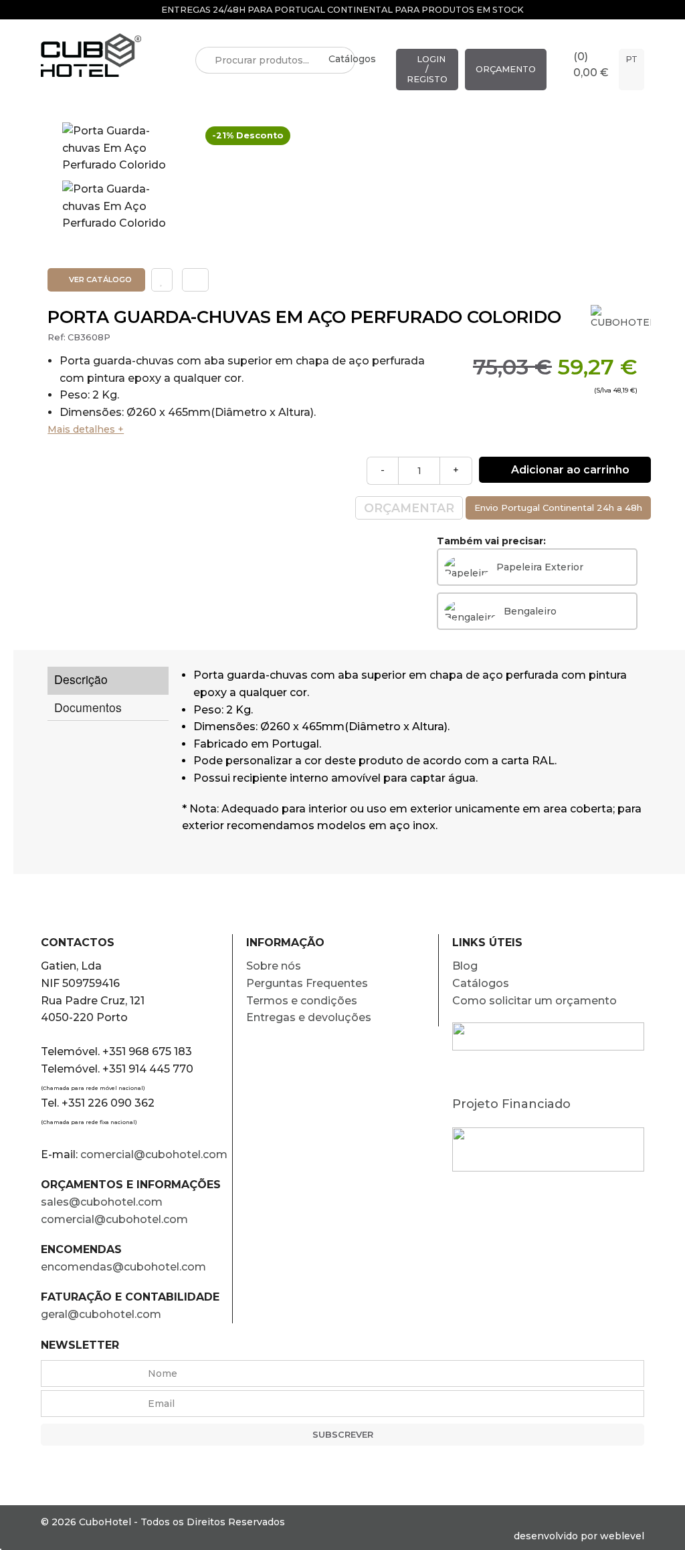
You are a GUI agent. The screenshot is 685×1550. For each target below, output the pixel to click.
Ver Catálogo (99, 279)
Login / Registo (427, 69)
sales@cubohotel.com (102, 1202)
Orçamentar (409, 508)
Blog (465, 966)
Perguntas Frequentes (307, 983)
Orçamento (506, 69)
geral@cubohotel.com (101, 1314)
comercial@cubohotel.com (153, 1154)
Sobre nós (273, 966)
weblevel (622, 1536)
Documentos (88, 707)
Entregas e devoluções (308, 1017)
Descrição (81, 679)
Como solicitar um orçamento (534, 1000)
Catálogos (352, 59)
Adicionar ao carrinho (568, 469)
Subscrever (342, 1435)
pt (631, 59)
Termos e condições (301, 1000)
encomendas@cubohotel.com (125, 1266)
